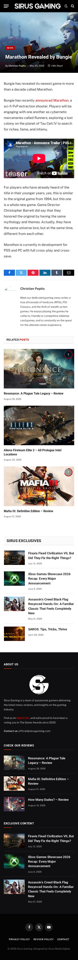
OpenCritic (22, 717)
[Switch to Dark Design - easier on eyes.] (66, 6)
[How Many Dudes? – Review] (14, 804)
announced (44, 100)
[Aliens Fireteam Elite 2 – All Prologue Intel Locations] (39, 425)
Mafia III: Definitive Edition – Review (28, 511)
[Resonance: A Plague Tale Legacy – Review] (39, 368)
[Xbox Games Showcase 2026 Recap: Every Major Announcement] (14, 578)
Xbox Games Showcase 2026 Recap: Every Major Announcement (49, 578)
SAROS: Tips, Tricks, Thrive (47, 629)
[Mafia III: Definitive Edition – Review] (39, 486)
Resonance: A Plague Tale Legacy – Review (33, 393)
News (10, 48)
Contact (63, 939)
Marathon (61, 100)
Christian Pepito (17, 65)
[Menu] (6, 6)
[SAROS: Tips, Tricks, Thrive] (14, 634)
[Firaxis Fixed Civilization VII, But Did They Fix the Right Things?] (14, 558)
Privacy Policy (19, 939)
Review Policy (44, 939)
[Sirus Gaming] (37, 6)
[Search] (72, 6)
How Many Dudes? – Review (48, 800)
